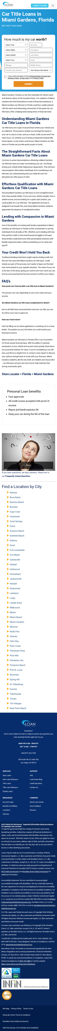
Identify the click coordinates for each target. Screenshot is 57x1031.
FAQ (31, 775)
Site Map (6, 1009)
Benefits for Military (10, 806)
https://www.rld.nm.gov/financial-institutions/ (18, 964)
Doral (12, 545)
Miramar (14, 627)
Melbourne (15, 607)
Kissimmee (15, 588)
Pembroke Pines (17, 651)
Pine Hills (14, 655)
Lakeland (14, 593)
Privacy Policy (38, 78)
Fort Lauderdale (17, 550)
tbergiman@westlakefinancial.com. (19, 945)
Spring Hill (14, 679)
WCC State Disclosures (10, 872)
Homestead (15, 574)
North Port (14, 631)
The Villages (15, 703)
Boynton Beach (17, 502)
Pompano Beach (17, 665)
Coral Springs (16, 521)
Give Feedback (35, 806)
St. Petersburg (16, 684)
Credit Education (36, 783)
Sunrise (13, 689)
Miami (13, 612)
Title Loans (7, 783)
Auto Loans (7, 775)
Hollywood (15, 569)
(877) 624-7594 (30, 753)
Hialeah (13, 564)
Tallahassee (15, 694)
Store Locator (10, 374)
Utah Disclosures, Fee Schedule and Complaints (21, 1028)
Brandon (14, 507)
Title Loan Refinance (10, 787)
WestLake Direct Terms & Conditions (16, 1015)
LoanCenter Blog (36, 779)
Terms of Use (28, 1009)
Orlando (13, 636)
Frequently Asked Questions (17, 476)
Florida (26, 374)
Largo (12, 598)
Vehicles (6, 814)
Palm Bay (14, 641)
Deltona (13, 540)
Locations (6, 810)
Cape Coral (15, 512)
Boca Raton (15, 497)
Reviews (33, 810)
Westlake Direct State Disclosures (35, 872)
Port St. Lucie (16, 670)
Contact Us (34, 787)
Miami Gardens (17, 622)
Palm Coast (15, 646)
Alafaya (13, 492)
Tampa (13, 698)
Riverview (14, 674)
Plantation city (16, 660)
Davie (12, 526)
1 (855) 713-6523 (39, 6)
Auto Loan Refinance (10, 779)
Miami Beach (16, 617)
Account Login (8, 802)
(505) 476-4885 (25, 961)
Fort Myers (15, 555)
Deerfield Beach (17, 535)
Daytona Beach (17, 531)
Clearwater (15, 516)
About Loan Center (37, 802)
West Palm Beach (18, 708)
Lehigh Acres (16, 603)
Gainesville (15, 559)
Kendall (13, 583)
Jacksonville (15, 579)
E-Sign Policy (24, 78)
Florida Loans (8, 791)
